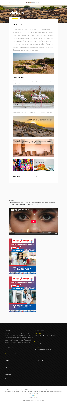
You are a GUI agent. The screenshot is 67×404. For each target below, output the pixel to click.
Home (6, 363)
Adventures (7, 371)
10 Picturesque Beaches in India (42, 343)
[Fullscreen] (56, 233)
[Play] (11, 233)
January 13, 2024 (37, 341)
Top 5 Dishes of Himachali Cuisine (42, 349)
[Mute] (54, 233)
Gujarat (35, 176)
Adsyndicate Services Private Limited (31, 400)
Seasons (7, 367)
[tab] (14, 18)
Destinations (8, 374)
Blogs (6, 378)
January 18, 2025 (37, 333)
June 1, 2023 (36, 347)
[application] (33, 221)
